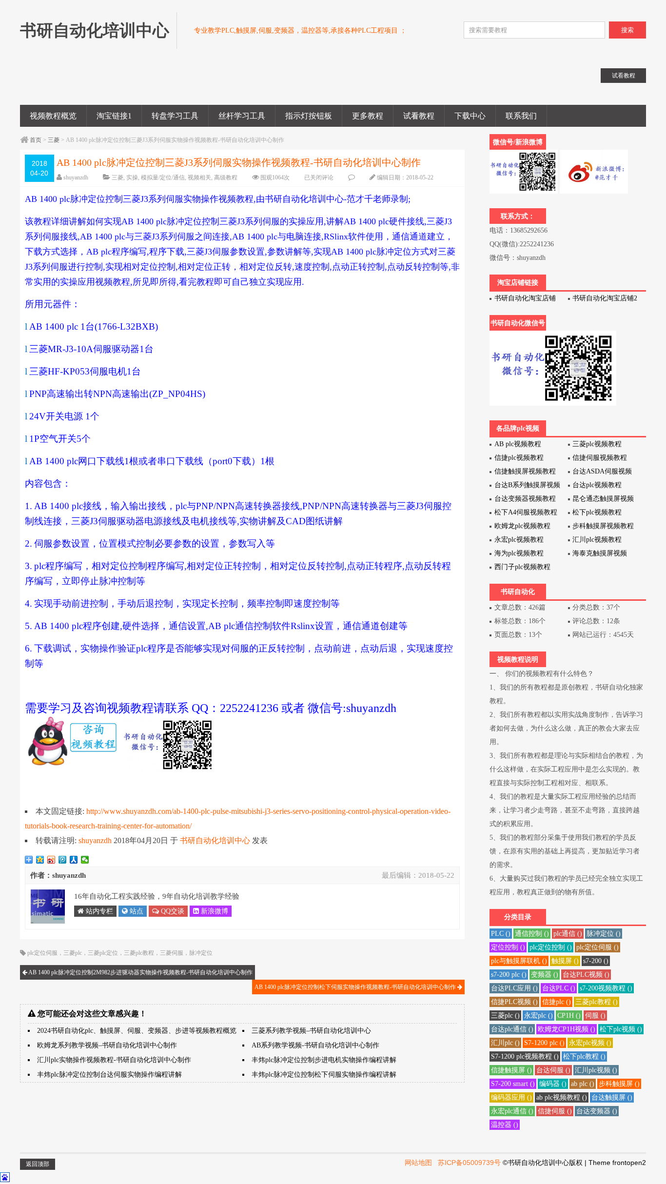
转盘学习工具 (175, 116)
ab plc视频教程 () (561, 1097)
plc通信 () (567, 933)
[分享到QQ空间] (40, 860)
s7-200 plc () (509, 974)
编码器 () (553, 1083)
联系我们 (521, 116)
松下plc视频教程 (597, 512)
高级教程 (225, 177)
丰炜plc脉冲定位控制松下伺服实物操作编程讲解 (324, 1074)
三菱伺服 (171, 952)
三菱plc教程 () (596, 1002)
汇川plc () (505, 1042)
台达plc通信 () (512, 1029)
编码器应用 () (511, 1097)
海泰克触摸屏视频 (599, 553)
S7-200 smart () (513, 1083)
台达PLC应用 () (514, 988)
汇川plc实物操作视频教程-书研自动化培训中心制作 (114, 1060)
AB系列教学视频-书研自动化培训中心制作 (315, 1045)
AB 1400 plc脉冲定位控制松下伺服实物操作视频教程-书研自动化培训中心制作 (356, 987)
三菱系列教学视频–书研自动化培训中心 (311, 1030)
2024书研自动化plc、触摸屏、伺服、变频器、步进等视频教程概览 (136, 1030)
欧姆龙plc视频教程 (522, 526)
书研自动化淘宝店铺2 (604, 298)
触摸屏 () (565, 961)
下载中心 (470, 116)
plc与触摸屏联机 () (519, 961)
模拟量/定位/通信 (163, 177)
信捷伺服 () (555, 1111)
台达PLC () (558, 988)
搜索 (627, 30)
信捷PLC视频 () (514, 1002)
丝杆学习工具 (241, 116)
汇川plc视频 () (596, 1070)
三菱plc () (505, 1015)
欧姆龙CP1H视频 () (566, 1029)
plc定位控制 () (550, 947)
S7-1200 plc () (544, 1042)
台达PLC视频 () (586, 974)
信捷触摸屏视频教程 (525, 471)
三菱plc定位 (103, 952)
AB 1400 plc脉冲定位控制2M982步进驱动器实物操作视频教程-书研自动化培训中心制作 (140, 972)
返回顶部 (37, 1164)
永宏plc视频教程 (519, 539)
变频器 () (544, 974)
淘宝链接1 (114, 116)
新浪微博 (213, 911)
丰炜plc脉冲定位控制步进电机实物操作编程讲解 (324, 1060)
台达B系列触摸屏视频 (527, 485)
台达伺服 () (553, 1070)
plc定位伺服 (42, 952)
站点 (135, 911)
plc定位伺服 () (597, 947)
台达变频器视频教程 (525, 498)
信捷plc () (556, 1002)
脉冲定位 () (604, 933)
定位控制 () (508, 947)
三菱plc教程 (139, 952)
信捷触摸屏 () (511, 1070)
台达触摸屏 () (611, 1097)
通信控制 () (532, 933)
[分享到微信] (85, 860)
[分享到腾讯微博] (63, 860)
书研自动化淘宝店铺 (525, 298)
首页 (35, 140)
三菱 (53, 140)
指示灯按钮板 (308, 116)
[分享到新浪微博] (51, 860)
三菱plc (72, 952)
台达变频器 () (596, 1111)
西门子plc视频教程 (522, 567)
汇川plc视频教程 (597, 539)
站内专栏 (98, 911)
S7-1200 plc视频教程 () (525, 1056)
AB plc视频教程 (517, 444)
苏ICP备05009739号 (469, 1162)
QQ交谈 (171, 911)
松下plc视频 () (621, 1029)
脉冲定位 (201, 952)
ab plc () (582, 1083)
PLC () (500, 933)
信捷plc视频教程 (519, 457)
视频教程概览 (53, 116)
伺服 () (595, 1015)
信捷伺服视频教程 (599, 457)
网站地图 (418, 1162)
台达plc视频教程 (597, 485)
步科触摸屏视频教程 (603, 526)
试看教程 (418, 116)
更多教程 (367, 116)
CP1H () (569, 1015)
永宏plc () (538, 1015)
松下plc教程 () (584, 1056)
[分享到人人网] (74, 860)
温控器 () (504, 1124)
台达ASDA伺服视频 (602, 471)
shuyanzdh (75, 177)
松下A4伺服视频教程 (525, 512)
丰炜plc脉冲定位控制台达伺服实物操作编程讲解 (109, 1074)
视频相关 (199, 177)
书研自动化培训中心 (215, 840)
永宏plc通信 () (512, 1111)
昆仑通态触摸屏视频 (603, 498)
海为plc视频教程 (519, 553)
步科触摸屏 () (619, 1083)
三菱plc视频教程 (597, 444)
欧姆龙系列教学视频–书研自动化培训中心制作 (107, 1045)
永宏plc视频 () (590, 1042)
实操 (132, 177)
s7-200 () (595, 961)
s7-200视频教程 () (606, 988)
